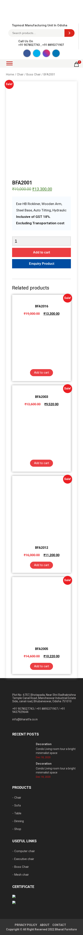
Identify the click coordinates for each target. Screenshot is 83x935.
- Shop (16, 829)
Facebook (27, 53)
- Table (16, 813)
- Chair (16, 797)
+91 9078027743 (29, 44)
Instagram (46, 53)
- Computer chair (23, 851)
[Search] (69, 33)
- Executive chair (23, 859)
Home (10, 74)
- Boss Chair (20, 867)
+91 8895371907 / (48, 708)
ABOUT (45, 925)
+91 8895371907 (53, 44)
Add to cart (41, 252)
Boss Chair (33, 74)
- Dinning (18, 821)
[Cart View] (76, 66)
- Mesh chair (20, 874)
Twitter (37, 53)
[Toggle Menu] (9, 63)
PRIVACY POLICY (26, 925)
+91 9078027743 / (24, 708)
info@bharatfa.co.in (25, 719)
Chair (20, 74)
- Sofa (16, 805)
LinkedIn (56, 53)
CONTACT (59, 925)
